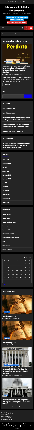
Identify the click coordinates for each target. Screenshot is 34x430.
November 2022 (6, 198)
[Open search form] (22, 28)
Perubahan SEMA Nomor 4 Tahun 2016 (12, 131)
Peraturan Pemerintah (8, 234)
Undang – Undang (7, 249)
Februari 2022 (6, 202)
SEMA (3, 242)
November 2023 (6, 179)
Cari (3, 91)
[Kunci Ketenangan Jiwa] (17, 304)
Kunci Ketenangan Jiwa (8, 108)
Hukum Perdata (8, 61)
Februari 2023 (6, 195)
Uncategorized (6, 245)
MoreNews (24, 426)
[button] (2, 28)
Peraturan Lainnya (7, 230)
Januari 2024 (5, 171)
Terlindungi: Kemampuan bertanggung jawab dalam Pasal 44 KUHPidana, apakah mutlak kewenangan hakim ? (16, 145)
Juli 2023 (4, 183)
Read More (7, 85)
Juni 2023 (5, 187)
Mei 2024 (4, 167)
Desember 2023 (6, 175)
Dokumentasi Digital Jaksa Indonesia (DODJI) (17, 8)
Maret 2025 (5, 159)
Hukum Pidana (6, 218)
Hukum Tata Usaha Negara (9, 222)
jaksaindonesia (7, 74)
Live (31, 28)
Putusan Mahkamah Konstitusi (10, 238)
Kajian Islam (5, 226)
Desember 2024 (6, 163)
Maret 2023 (5, 191)
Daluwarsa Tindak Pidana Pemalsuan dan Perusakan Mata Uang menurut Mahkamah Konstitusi (16, 119)
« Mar (4, 284)
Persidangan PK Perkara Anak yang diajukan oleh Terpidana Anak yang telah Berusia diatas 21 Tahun (15, 125)
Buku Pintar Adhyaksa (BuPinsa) (17, 22)
